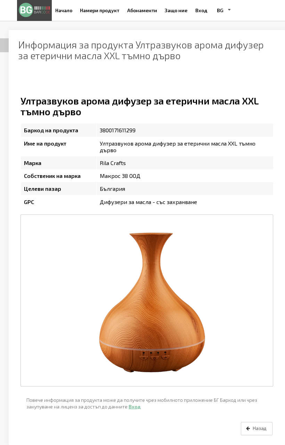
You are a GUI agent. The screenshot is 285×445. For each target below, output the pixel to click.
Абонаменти (142, 10)
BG (220, 10)
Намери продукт (99, 10)
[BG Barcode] (34, 10)
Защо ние (176, 10)
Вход (201, 10)
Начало (63, 10)
